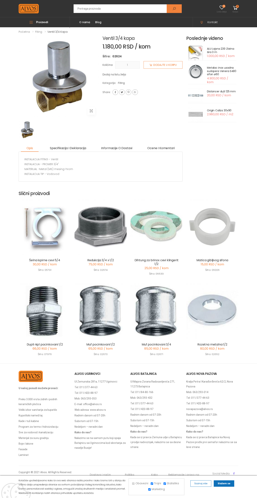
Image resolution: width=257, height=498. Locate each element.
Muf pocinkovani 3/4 (156, 344)
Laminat (24, 454)
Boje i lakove (26, 443)
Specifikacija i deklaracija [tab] (68, 148)
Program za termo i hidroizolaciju (38, 426)
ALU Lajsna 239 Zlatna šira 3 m (220, 50)
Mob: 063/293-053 (86, 398)
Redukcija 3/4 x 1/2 (100, 260)
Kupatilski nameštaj (31, 415)
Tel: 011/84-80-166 (141, 392)
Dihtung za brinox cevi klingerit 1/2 (157, 262)
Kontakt (213, 22)
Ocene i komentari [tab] (161, 148)
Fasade (23, 449)
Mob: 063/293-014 (197, 392)
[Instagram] (128, 92)
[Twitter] (122, 92)
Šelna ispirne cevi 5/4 (44, 260)
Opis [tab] (30, 148)
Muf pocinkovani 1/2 (100, 344)
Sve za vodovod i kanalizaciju (36, 432)
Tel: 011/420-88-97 (86, 392)
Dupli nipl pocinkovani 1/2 (45, 344)
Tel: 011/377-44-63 (86, 387)
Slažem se (224, 483)
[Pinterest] (135, 92)
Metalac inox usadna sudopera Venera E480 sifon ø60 (221, 71)
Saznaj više (200, 483)
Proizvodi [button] (42, 22)
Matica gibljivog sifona (212, 260)
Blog (98, 22)
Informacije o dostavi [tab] (116, 148)
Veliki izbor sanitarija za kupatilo (38, 409)
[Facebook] (115, 92)
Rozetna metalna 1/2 (212, 344)
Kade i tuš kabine (29, 421)
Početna (24, 32)
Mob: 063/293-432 (141, 397)
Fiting (38, 32)
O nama (84, 22)
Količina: (108, 65)
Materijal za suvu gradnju (34, 438)
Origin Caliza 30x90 (219, 110)
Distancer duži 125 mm (221, 91)
